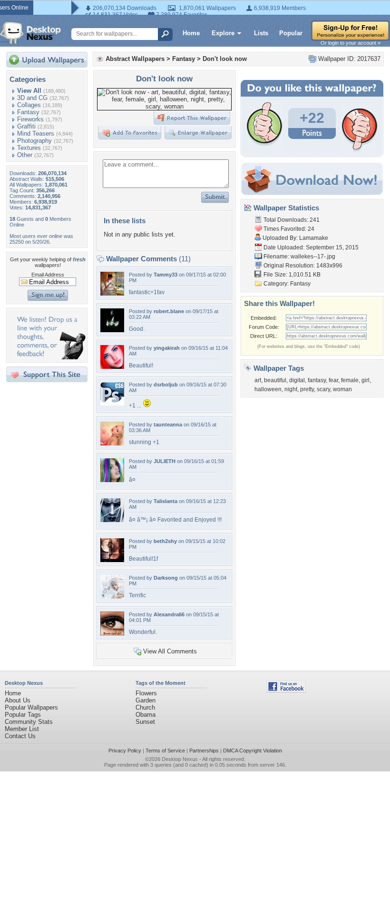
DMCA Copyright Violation (252, 750)
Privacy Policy (124, 750)
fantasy (317, 380)
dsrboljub (166, 384)
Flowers (146, 693)
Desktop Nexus (180, 759)
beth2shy (165, 541)
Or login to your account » (350, 43)
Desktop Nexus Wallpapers (30, 33)
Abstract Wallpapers (135, 58)
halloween (268, 389)
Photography (34, 140)
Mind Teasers (35, 133)
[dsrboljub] (112, 403)
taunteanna (168, 424)
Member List (22, 728)
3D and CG (32, 97)
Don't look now (225, 58)
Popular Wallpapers (31, 707)
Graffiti (26, 126)
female (350, 380)
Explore (223, 33)
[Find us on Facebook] (286, 690)
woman (342, 389)
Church (145, 707)
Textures (29, 147)
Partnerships (204, 750)
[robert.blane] (112, 330)
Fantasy (28, 112)
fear (333, 380)
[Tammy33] (112, 293)
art (257, 380)
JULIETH (165, 461)
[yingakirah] (112, 366)
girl (365, 380)
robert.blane (169, 311)
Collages (29, 105)
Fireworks (30, 119)
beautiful (275, 380)
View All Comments (170, 651)
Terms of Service (165, 750)
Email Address (47, 274)
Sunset (145, 721)
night (290, 389)
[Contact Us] (50, 357)
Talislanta (165, 501)
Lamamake (313, 238)
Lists (261, 33)
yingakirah (167, 348)
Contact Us (20, 736)
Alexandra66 (169, 614)
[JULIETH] (112, 480)
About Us (17, 700)
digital (297, 380)
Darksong (166, 578)
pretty (307, 389)
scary (323, 389)
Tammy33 (165, 274)
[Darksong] (112, 596)
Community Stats (29, 721)
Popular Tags (23, 714)
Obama (146, 714)
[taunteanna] (112, 443)
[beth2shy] (112, 559)
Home (191, 33)
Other (24, 154)
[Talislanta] (112, 520)
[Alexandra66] (112, 633)
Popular (290, 33)
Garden (146, 700)
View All (29, 90)
